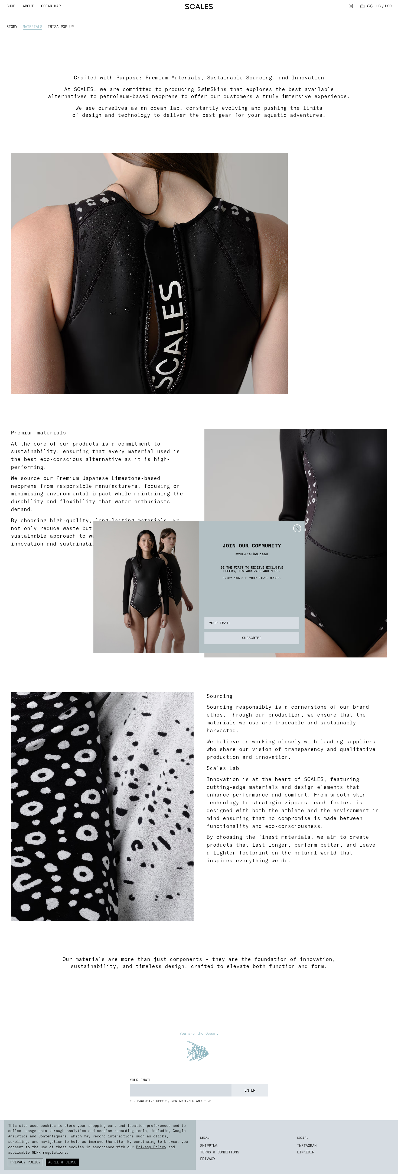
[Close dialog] (297, 528)
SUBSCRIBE (252, 638)
